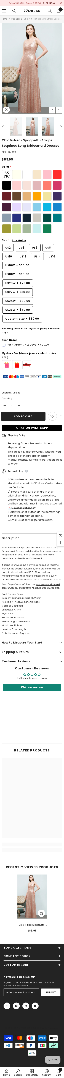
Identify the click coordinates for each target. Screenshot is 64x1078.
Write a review (32, 687)
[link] (32, 844)
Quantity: (7, 398)
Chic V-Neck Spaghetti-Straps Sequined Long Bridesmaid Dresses (31, 925)
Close (61, 3)
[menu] (4, 11)
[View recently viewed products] (60, 535)
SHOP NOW (49, 3)
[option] (32, 3)
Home (4, 19)
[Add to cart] (41, 913)
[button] (52, 110)
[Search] (14, 11)
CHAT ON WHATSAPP (32, 428)
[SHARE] (59, 416)
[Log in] (50, 11)
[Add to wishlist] (52, 416)
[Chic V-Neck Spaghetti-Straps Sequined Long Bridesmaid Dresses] (32, 897)
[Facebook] (7, 1006)
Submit (51, 992)
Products (15, 19)
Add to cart (24, 416)
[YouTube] (35, 1006)
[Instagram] (16, 1006)
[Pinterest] (25, 1006)
